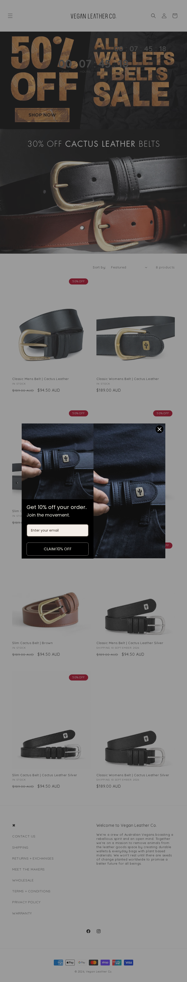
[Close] (159, 429)
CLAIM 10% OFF (58, 549)
